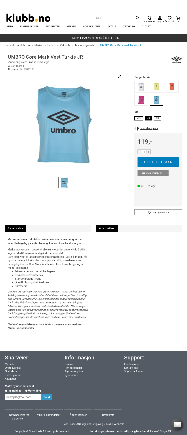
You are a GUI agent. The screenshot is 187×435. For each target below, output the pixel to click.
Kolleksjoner (92, 26)
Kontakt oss (131, 367)
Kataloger (10, 378)
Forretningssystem (101, 431)
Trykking (129, 26)
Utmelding (34, 390)
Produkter (53, 26)
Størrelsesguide (74, 371)
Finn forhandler (73, 367)
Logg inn (159, 18)
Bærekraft (108, 414)
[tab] (15, 228)
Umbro (51, 45)
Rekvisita (65, 45)
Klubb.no (25, 45)
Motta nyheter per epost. (20, 386)
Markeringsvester (85, 45)
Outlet (146, 26)
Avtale (112, 26)
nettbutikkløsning (126, 431)
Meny (10, 26)
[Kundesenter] (149, 18)
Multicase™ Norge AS (159, 431)
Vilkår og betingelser (48, 414)
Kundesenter (131, 364)
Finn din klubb (29, 26)
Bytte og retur (13, 375)
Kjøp (158, 162)
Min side (9, 364)
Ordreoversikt (13, 367)
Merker (71, 26)
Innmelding (15, 390)
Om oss (69, 364)
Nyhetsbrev (71, 375)
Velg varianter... (155, 172)
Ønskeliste (11, 371)
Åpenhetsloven (78, 414)
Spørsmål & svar (133, 371)
